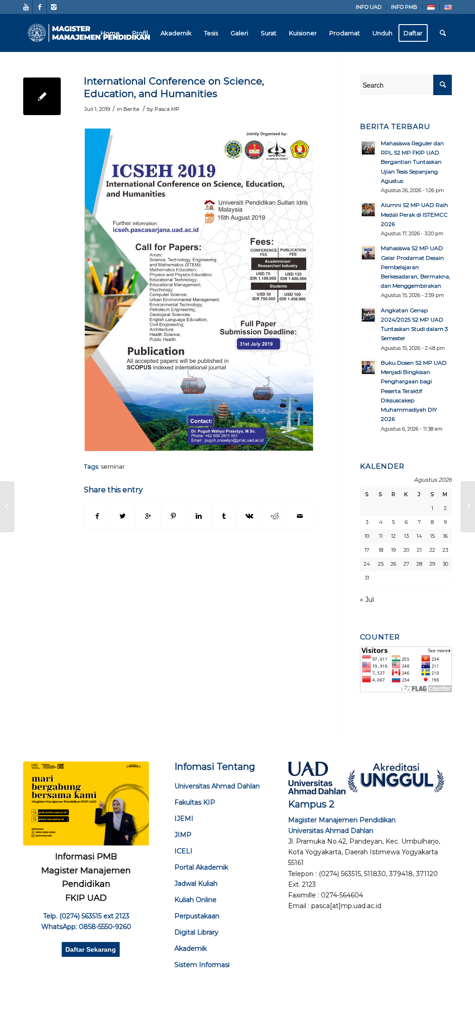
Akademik (190, 948)
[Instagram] (54, 7)
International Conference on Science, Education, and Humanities (174, 87)
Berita (131, 109)
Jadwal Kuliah (196, 883)
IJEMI (183, 818)
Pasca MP (167, 109)
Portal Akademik (201, 867)
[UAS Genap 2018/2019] (7, 506)
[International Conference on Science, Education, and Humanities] (42, 96)
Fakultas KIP (194, 802)
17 (367, 550)
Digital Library (196, 932)
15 (432, 536)
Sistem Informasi (202, 965)
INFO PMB (404, 7)
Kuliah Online (195, 900)
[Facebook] (39, 7)
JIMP (183, 835)
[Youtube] (25, 7)
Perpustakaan (196, 916)
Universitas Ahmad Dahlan (217, 786)
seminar (113, 466)
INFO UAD (368, 7)
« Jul (367, 599)
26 (393, 564)
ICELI (183, 851)
